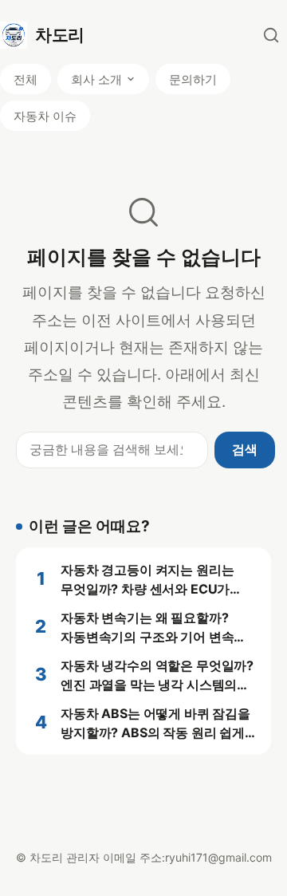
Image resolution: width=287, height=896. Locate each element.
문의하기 (193, 79)
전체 (25, 79)
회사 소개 (96, 79)
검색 (245, 449)
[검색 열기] (271, 35)
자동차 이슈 (45, 116)
